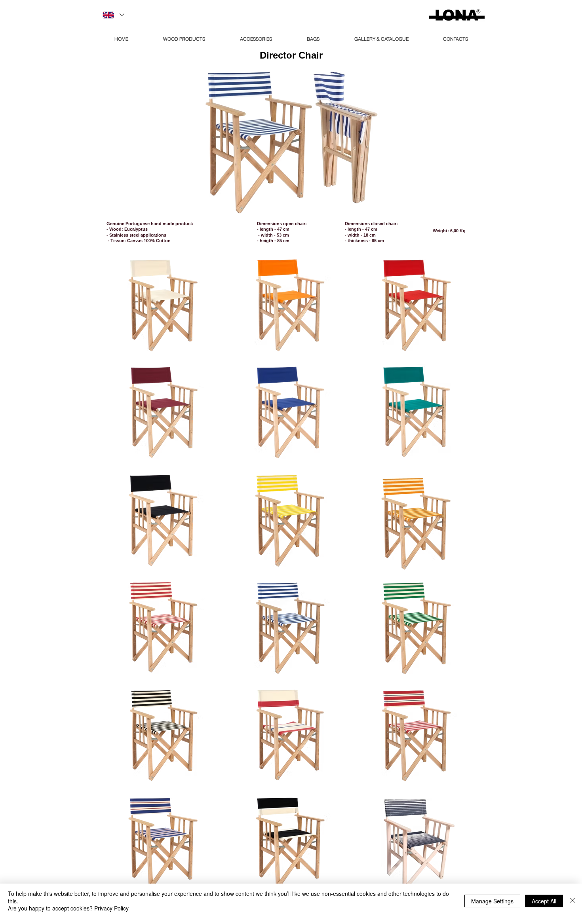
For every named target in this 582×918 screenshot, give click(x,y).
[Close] (572, 901)
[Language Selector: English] (113, 15)
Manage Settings (492, 901)
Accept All (544, 901)
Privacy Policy (111, 908)
